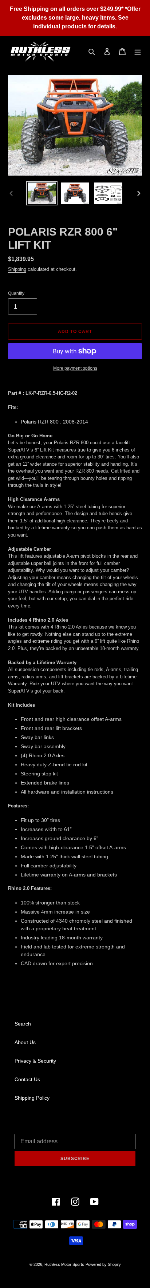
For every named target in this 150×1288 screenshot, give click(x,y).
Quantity (16, 293)
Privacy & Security (35, 1061)
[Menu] (137, 51)
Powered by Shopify (103, 1264)
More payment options (75, 368)
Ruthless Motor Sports (64, 1264)
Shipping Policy (32, 1098)
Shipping (17, 269)
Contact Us (27, 1079)
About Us (25, 1042)
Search (23, 1024)
